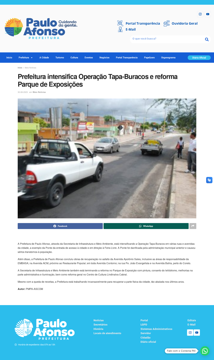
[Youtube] (208, 14)
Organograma (168, 57)
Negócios (104, 57)
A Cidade (44, 57)
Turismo (59, 57)
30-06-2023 (23, 92)
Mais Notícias (30, 67)
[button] (205, 351)
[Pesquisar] (207, 39)
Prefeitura (24, 57)
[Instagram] (200, 14)
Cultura (74, 57)
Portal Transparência (127, 57)
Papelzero (149, 57)
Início (9, 57)
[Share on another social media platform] (192, 226)
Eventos (89, 57)
